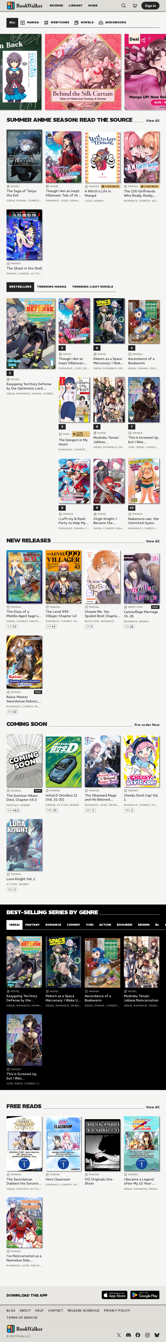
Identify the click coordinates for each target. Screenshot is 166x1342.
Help (39, 1310)
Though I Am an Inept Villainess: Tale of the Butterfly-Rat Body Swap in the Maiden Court (63, 193)
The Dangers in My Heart (73, 442)
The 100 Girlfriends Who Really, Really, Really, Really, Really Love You (139, 193)
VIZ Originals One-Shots (99, 1181)
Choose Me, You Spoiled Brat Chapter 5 (101, 614)
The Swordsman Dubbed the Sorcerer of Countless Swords (23, 1181)
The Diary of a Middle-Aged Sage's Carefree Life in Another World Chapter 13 (22, 614)
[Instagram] (147, 1335)
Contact (55, 1310)
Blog (10, 1310)
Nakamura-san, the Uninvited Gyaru (143, 521)
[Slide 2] (83, 72)
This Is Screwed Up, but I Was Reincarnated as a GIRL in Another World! (143, 440)
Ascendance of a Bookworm (141, 361)
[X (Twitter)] (118, 1335)
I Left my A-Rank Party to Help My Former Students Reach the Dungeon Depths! (74, 521)
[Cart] (135, 5)
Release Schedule (84, 1310)
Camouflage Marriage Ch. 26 (141, 614)
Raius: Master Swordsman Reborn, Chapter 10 (22, 699)
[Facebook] (137, 1335)
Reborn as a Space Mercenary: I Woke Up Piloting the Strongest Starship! (108, 361)
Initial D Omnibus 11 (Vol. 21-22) (61, 797)
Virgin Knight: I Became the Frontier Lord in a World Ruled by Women (107, 521)
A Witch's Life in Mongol (98, 193)
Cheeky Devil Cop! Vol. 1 (141, 797)
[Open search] (123, 5)
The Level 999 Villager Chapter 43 (61, 614)
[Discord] (128, 1335)
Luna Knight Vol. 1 (20, 879)
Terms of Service (21, 1317)
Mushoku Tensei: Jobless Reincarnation (106, 440)
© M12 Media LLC (18, 1336)
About (25, 1310)
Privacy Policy (117, 1310)
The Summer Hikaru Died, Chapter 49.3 (22, 798)
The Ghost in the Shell (24, 268)
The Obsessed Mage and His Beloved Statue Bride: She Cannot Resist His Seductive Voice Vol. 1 (102, 797)
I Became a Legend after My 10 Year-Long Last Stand (139, 1181)
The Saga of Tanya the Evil (21, 193)
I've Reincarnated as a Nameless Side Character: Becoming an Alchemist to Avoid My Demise (24, 1258)
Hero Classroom (58, 1179)
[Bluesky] (157, 1335)
